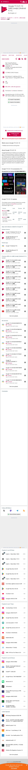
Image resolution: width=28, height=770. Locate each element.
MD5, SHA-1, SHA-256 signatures (12, 86)
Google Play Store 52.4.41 (12, 569)
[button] (16, 59)
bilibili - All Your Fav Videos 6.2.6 (13, 652)
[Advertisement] (14, 38)
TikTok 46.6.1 (9, 686)
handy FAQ (13, 204)
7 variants (9, 324)
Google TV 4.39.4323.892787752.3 (14, 374)
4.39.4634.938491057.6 (20, 171)
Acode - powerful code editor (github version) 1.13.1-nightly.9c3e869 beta (14, 720)
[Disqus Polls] (14, 411)
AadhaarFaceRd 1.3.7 (11, 740)
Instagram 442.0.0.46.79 (11, 613)
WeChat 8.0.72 (9, 681)
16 (12, 90)
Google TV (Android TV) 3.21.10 (13, 232)
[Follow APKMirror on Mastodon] (11, 511)
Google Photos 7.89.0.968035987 (13, 676)
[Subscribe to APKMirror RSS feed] (24, 511)
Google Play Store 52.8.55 (12, 617)
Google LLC (13, 13)
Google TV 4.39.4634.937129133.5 (14, 335)
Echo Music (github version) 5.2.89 (14, 583)
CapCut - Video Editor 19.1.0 (12, 559)
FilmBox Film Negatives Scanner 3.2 (14, 750)
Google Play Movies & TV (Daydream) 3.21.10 (12, 237)
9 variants (9, 343)
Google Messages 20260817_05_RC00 (10, 706)
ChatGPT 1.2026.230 (10, 671)
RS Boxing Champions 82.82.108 (13, 715)
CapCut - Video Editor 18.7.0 (12, 578)
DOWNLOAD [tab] (4, 55)
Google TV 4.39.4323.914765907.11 (11, 361)
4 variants (9, 349)
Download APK (15, 134)
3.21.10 (16, 17)
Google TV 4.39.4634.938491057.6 (14, 323)
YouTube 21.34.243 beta (11, 632)
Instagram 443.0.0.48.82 (11, 642)
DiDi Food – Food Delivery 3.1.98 (13, 730)
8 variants (9, 331)
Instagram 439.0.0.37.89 (11, 598)
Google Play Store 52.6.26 (12, 588)
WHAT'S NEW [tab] (11, 55)
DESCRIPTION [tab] (19, 55)
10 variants (9, 337)
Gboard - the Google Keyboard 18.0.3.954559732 (13, 666)
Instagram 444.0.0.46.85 (11, 696)
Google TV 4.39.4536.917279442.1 (14, 354)
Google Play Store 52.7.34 (12, 574)
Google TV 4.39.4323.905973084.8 (14, 367)
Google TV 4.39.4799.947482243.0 (14, 329)
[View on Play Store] (19, 59)
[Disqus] (14, 449)
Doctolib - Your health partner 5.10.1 (14, 735)
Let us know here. (17, 761)
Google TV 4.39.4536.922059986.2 (14, 348)
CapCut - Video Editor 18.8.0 (12, 554)
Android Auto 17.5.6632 (11, 647)
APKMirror (6, 2)
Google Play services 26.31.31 (13, 627)
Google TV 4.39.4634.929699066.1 (14, 341)
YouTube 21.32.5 (10, 593)
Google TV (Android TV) (11, 246)
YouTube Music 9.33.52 (11, 608)
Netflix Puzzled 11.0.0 (11, 725)
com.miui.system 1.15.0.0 (12, 622)
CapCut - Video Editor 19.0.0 (12, 564)
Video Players (5, 59)
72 (11, 65)
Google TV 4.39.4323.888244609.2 (14, 380)
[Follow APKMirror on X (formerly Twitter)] (4, 511)
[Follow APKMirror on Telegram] (17, 511)
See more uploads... (14, 316)
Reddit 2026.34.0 (10, 637)
